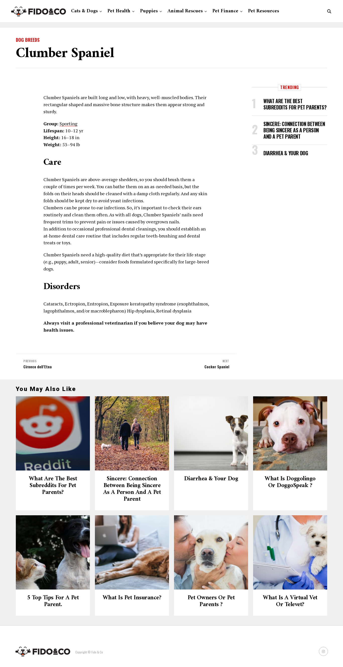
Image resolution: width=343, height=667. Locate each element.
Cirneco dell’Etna (37, 366)
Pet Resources (263, 11)
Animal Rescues (185, 11)
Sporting (68, 124)
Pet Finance (225, 11)
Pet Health (118, 11)
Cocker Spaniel (216, 366)
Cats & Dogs (84, 11)
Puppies (149, 11)
